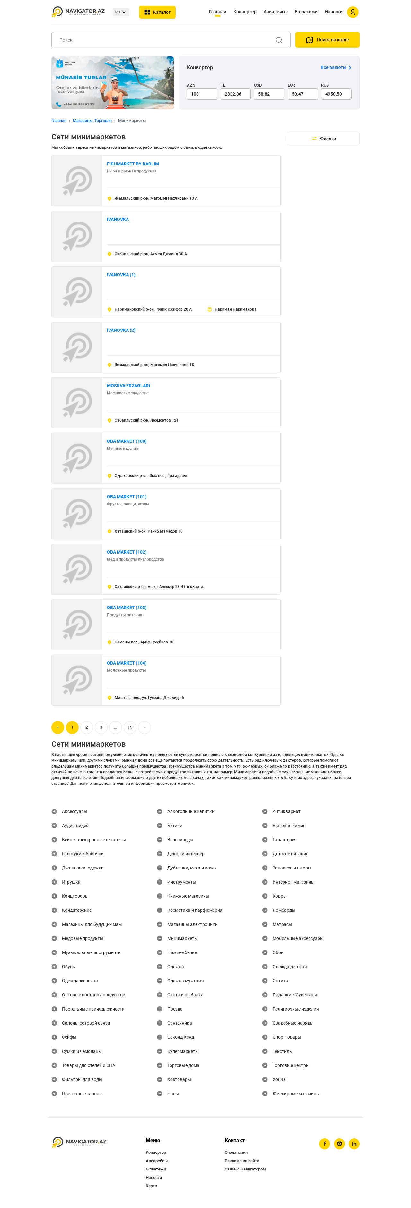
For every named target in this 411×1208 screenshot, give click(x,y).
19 (130, 727)
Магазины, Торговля (92, 120)
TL (223, 85)
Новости (334, 11)
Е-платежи (306, 11)
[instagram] (339, 1143)
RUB (325, 85)
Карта (151, 1185)
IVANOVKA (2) (121, 330)
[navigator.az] (79, 1143)
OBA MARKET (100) (127, 441)
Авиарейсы (276, 11)
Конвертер (245, 11)
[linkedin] (354, 1143)
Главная (217, 11)
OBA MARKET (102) (127, 552)
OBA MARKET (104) (127, 663)
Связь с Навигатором (245, 1169)
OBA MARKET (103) (127, 607)
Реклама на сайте (242, 1160)
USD (258, 85)
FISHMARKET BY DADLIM (133, 163)
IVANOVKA (118, 219)
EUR (291, 85)
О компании (236, 1152)
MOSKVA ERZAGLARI (128, 385)
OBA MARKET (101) (127, 496)
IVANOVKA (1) (121, 274)
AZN (191, 85)
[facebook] (324, 1143)
